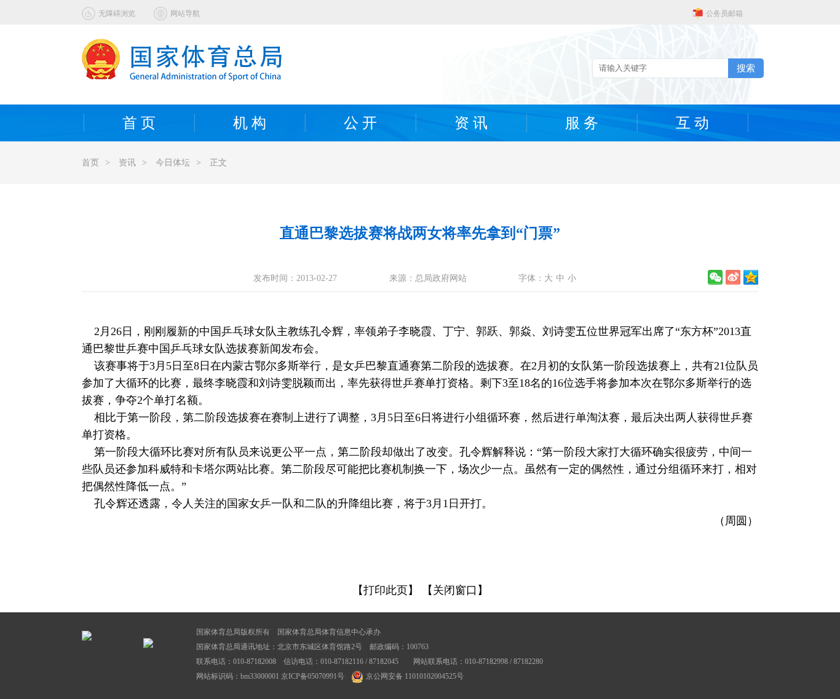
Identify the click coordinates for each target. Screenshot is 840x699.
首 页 (139, 123)
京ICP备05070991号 (312, 676)
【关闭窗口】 (455, 590)
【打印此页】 (385, 590)
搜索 (746, 68)
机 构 (249, 123)
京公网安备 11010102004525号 (415, 676)
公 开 (360, 123)
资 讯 (471, 123)
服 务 (581, 123)
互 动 (692, 123)
